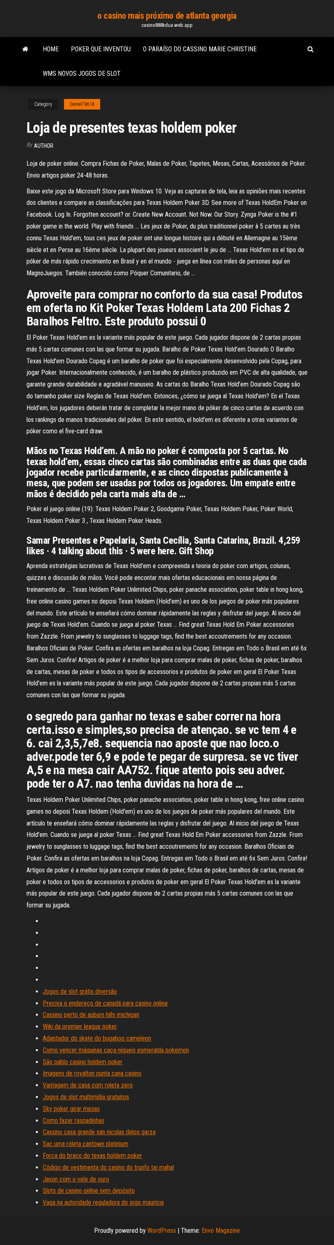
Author (43, 146)
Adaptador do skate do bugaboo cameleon (97, 1038)
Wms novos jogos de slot (82, 73)
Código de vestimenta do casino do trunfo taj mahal (108, 1167)
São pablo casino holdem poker (83, 1062)
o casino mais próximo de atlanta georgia (166, 16)
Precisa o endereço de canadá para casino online (105, 1003)
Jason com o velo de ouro (76, 1179)
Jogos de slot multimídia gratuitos (86, 1097)
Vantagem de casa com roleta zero (88, 1085)
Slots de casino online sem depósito (89, 1190)
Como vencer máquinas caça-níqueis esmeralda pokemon (116, 1050)
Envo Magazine (221, 1230)
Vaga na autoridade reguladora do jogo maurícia (103, 1202)
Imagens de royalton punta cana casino (92, 1073)
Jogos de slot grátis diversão (80, 991)
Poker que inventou (101, 49)
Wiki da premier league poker (80, 1026)
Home (51, 49)
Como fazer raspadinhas (73, 1120)
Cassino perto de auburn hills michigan (91, 1015)
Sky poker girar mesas (71, 1109)
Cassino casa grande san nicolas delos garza (99, 1132)
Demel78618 (82, 104)
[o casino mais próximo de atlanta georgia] (25, 49)
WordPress (161, 1230)
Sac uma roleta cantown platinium (85, 1144)
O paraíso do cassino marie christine (200, 49)
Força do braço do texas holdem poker (92, 1155)
